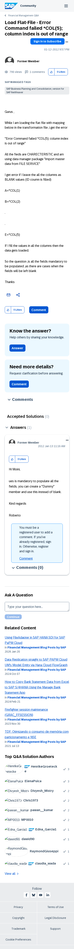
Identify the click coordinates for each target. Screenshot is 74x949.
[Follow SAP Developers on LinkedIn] (47, 895)
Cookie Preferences (18, 939)
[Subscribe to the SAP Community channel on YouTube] (40, 895)
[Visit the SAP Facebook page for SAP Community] (26, 895)
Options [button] (66, 42)
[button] (51, 72)
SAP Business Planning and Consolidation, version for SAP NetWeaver (35, 90)
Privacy (18, 907)
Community (28, 5)
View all (10, 873)
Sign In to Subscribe (47, 41)
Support (55, 928)
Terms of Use (55, 907)
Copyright (18, 917)
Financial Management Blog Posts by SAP (36, 647)
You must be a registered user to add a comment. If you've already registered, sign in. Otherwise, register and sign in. (35, 539)
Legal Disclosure (55, 917)
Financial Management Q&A (23, 15)
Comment (38, 310)
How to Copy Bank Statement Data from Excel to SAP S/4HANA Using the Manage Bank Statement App (37, 687)
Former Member (28, 61)
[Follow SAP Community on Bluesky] (33, 895)
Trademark (18, 928)
